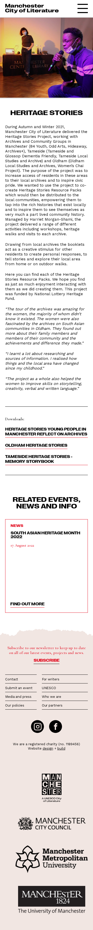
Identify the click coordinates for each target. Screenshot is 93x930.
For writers (50, 679)
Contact (11, 679)
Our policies (14, 705)
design (48, 748)
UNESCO (49, 688)
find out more (27, 603)
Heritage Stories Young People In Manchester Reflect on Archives (46, 431)
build (61, 748)
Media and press (18, 697)
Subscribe (46, 660)
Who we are (51, 697)
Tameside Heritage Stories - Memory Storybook (38, 459)
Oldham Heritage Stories (36, 445)
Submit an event (19, 688)
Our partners (52, 705)
